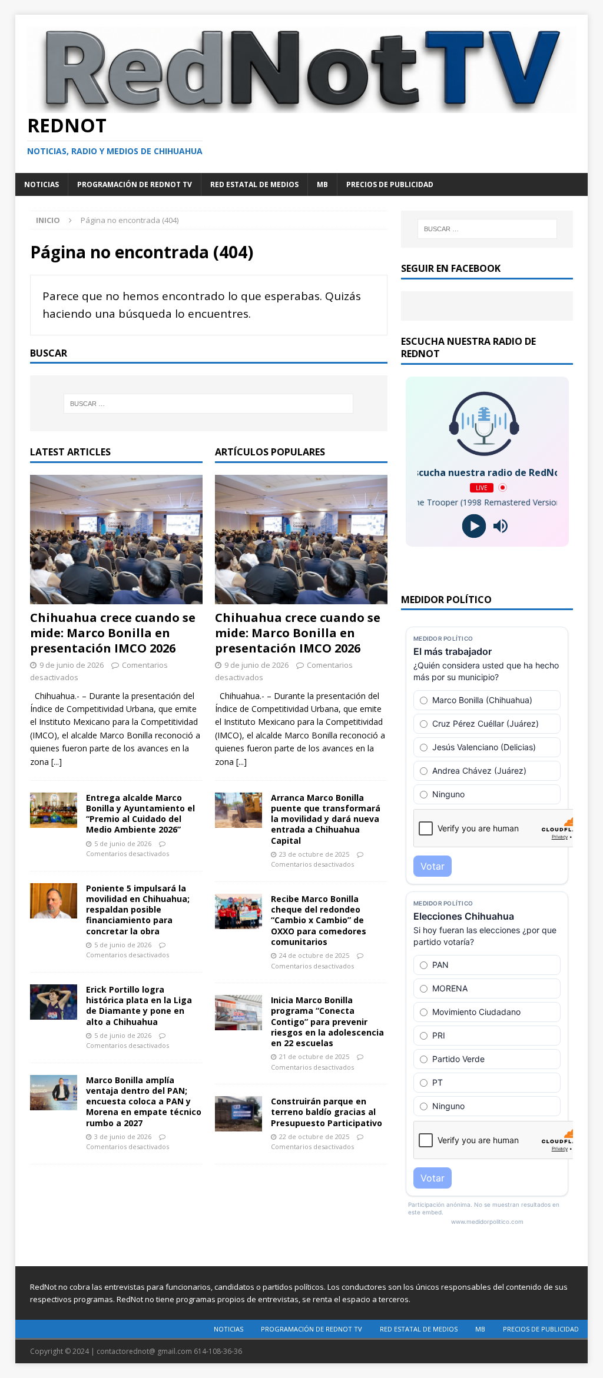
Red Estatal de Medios (254, 184)
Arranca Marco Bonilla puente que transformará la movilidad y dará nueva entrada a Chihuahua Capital (325, 819)
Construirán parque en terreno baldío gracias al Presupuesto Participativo (326, 1112)
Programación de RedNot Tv (134, 184)
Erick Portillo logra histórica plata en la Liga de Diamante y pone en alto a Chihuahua (139, 1005)
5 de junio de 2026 (122, 843)
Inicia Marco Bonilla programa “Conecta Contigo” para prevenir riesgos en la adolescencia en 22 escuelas (327, 1021)
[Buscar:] (209, 404)
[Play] (474, 526)
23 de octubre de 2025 (314, 854)
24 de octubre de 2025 (314, 955)
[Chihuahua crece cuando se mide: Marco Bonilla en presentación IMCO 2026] (116, 539)
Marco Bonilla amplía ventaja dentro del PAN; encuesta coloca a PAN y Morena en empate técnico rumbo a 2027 (143, 1101)
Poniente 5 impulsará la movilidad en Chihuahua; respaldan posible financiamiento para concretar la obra (138, 910)
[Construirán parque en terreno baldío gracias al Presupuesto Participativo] (238, 1113)
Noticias (41, 184)
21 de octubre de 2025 (314, 1056)
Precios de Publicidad (389, 184)
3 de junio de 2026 (122, 1136)
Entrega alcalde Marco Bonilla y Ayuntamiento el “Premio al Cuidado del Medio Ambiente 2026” (140, 814)
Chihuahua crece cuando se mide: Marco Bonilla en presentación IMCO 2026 (113, 633)
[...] (56, 761)
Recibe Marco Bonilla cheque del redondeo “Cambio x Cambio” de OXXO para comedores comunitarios (318, 920)
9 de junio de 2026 (71, 665)
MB (322, 184)
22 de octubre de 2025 (314, 1136)
